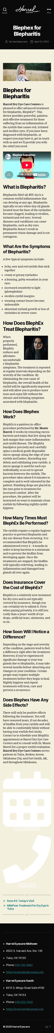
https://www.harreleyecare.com (25, 972)
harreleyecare (19, 41)
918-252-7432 (24, 1002)
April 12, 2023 (41, 41)
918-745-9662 (24, 965)
